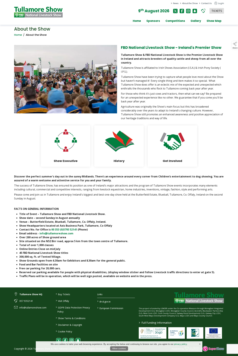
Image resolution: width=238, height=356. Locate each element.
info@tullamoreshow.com (56, 233)
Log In (221, 3)
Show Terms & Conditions (70, 318)
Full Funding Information (155, 322)
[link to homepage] (38, 12)
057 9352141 (26, 300)
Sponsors (153, 21)
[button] (203, 10)
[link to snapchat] (78, 340)
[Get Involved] (172, 146)
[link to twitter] (58, 340)
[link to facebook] (65, 340)
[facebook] (181, 11)
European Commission (110, 308)
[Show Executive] (65, 146)
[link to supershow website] (213, 348)
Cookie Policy (64, 331)
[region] (119, 83)
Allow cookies (119, 348)
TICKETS (216, 11)
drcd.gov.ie (104, 301)
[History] (119, 146)
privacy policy (180, 344)
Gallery (196, 21)
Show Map (214, 21)
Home (137, 21)
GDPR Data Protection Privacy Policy (73, 309)
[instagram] (188, 11)
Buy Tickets (63, 294)
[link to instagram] (71, 340)
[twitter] (175, 11)
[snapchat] (194, 11)
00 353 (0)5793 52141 (64, 229)
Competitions (175, 21)
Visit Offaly (62, 300)
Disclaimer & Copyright (69, 324)
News (176, 3)
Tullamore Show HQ (30, 294)
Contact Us (206, 3)
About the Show (190, 3)
